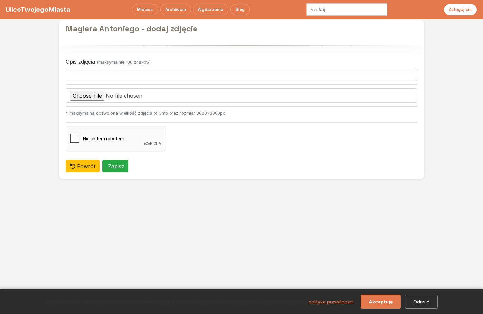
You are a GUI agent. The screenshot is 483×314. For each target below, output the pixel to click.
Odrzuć (421, 301)
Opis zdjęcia (108, 61)
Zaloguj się (460, 9)
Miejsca (145, 9)
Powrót (85, 166)
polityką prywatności (331, 301)
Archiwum (175, 9)
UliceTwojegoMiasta (37, 9)
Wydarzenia (210, 9)
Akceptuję (381, 301)
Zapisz (115, 166)
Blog (240, 9)
